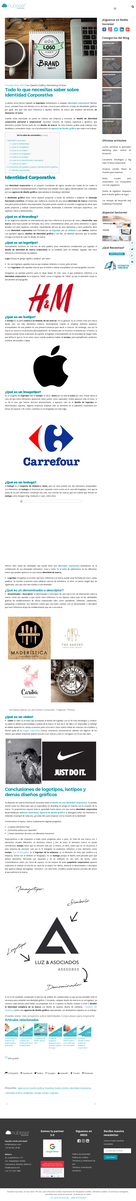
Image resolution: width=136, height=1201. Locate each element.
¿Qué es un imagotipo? (20, 153)
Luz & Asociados (20, 852)
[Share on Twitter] (38, 1073)
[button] (119, 8)
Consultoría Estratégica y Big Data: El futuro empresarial (116, 161)
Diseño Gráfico (38, 85)
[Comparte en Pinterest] (87, 1073)
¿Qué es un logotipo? (19, 147)
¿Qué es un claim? (18, 163)
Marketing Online (56, 85)
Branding (49, 1088)
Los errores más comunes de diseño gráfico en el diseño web (26, 1042)
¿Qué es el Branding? (19, 144)
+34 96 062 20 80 (12, 1147)
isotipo (45, 1092)
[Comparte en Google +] (50, 1073)
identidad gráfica (14, 1092)
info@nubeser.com (13, 1144)
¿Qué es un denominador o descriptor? (26, 160)
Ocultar (44, 135)
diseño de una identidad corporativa (69, 802)
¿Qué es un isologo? (18, 157)
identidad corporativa (80, 1088)
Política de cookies (80, 1157)
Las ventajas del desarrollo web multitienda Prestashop (116, 202)
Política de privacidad (81, 1154)
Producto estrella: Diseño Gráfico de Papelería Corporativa (84, 1043)
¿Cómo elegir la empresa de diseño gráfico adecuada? (11, 1042)
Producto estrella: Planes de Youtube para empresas (116, 171)
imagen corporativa (31, 730)
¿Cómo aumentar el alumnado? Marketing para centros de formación (116, 150)
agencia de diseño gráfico (31, 1088)
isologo (37, 1092)
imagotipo (28, 1092)
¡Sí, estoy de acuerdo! (59, 1198)
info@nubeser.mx (12, 1167)
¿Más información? (79, 1198)
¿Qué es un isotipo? (18, 150)
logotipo (54, 1092)
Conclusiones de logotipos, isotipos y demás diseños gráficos (32, 167)
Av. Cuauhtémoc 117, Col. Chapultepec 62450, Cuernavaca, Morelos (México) (18, 1160)
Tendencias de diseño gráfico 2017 (39, 1040)
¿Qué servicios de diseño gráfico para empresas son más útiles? (70, 1042)
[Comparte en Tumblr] (75, 1073)
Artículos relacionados (19, 170)
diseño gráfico (61, 1088)
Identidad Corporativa (16, 140)
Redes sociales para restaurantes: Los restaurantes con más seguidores (116, 181)
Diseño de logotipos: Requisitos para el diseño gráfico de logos (55, 1043)
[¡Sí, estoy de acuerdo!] (132, 1194)
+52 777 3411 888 (12, 1171)
